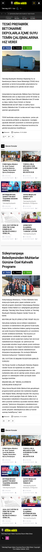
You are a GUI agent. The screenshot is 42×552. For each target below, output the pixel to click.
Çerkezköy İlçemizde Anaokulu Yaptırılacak (22, 13)
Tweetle (18, 48)
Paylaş (8, 48)
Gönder (29, 48)
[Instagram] (7, 538)
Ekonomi (6, 132)
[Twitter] (2, 538)
